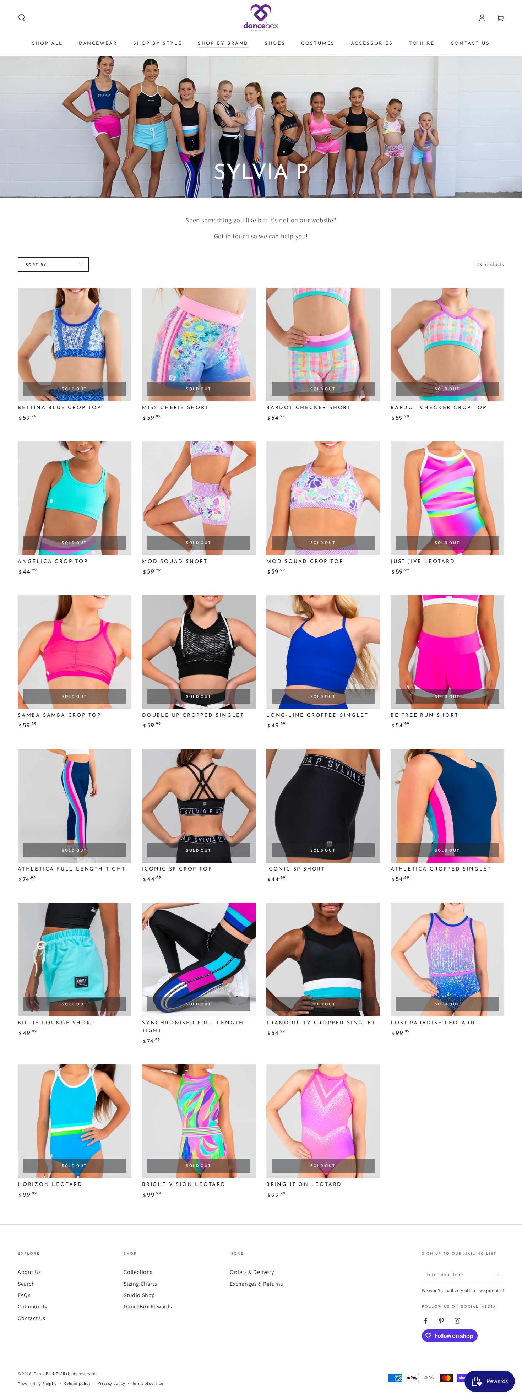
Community (32, 1306)
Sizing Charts (140, 1283)
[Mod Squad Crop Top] (323, 498)
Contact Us (31, 1318)
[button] (21, 18)
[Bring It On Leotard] (323, 1121)
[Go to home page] (261, 17)
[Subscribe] (500, 1274)
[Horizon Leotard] (74, 1121)
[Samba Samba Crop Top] (74, 652)
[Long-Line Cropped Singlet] (323, 652)
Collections (138, 1272)
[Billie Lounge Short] (74, 959)
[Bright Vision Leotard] (199, 1121)
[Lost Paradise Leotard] (447, 959)
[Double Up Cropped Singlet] (199, 652)
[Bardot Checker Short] (323, 344)
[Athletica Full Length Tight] (74, 806)
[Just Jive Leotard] (447, 498)
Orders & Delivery (252, 1272)
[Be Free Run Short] (447, 652)
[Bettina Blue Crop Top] (74, 344)
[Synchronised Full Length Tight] (199, 959)
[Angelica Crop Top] (74, 498)
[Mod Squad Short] (199, 498)
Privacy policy (111, 1383)
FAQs (24, 1295)
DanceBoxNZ (46, 1373)
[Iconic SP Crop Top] (199, 806)
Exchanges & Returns (256, 1283)
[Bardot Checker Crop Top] (447, 344)
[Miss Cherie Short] (199, 344)
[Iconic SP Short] (323, 806)
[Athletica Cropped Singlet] (447, 806)
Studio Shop (139, 1295)
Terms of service (147, 1383)
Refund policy (77, 1383)
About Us (29, 1272)
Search (26, 1283)
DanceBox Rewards (148, 1306)
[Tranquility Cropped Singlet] (323, 959)
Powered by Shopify (37, 1383)
